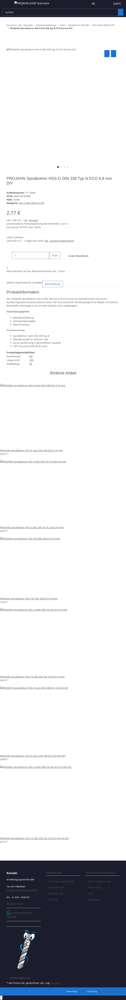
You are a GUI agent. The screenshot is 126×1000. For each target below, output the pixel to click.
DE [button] (94, 3)
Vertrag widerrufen (20, 977)
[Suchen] (120, 12)
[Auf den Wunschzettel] (113, 53)
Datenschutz (95, 887)
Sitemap (53, 899)
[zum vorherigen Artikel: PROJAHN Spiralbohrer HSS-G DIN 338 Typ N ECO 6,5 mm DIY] (9, 34)
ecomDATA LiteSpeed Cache (110, 991)
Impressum (94, 899)
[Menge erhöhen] (51, 262)
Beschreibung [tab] (52, 284)
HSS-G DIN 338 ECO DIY (31, 203)
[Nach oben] (1, 998)
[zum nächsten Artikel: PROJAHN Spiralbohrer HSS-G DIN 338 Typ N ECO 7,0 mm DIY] (15, 34)
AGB (90, 893)
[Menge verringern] (9, 255)
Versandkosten (57, 887)
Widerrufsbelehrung (99, 881)
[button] (102, 3)
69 (30, 363)
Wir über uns (56, 893)
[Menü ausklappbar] (7, 4)
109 (31, 360)
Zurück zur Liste (14, 25)
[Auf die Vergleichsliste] (107, 53)
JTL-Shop (82, 991)
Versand (33, 220)
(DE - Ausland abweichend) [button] (59, 240)
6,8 (30, 356)
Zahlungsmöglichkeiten (61, 881)
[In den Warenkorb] (9, 45)
